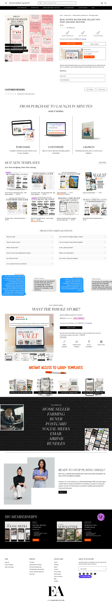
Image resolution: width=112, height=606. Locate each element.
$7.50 (68, 193)
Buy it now (94, 44)
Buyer (56, 418)
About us (63, 492)
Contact (56, 569)
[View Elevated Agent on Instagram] (80, 574)
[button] (22, 8)
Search (56, 562)
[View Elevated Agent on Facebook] (87, 574)
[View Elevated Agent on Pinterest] (91, 574)
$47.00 (18, 194)
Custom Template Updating (36, 571)
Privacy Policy (57, 571)
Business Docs (67, 15)
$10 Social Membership (35, 567)
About (55, 567)
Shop (6, 559)
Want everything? (9, 567)
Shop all (7, 562)
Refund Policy (57, 574)
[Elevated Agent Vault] (72, 53)
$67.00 (84, 220)
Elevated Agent (55, 600)
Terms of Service (58, 576)
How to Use (63, 76)
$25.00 (73, 220)
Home (61, 15)
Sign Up (36, 540)
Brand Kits (32, 574)
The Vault (32, 562)
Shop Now (102, 162)
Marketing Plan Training (35, 564)
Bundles (56, 443)
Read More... (63, 70)
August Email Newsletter (89, 192)
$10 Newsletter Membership (37, 569)
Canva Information (64, 80)
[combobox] (57, 3)
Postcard (56, 423)
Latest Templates (9, 564)
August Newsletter (61, 192)
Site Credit (61, 600)
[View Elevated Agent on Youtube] (95, 574)
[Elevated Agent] (19, 3)
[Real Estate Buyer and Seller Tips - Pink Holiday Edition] (8, 58)
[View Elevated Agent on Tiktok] (83, 574)
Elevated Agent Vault (91, 51)
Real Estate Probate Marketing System (92, 218)
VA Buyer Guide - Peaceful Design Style (15, 218)
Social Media (56, 428)
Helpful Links (58, 559)
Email (56, 433)
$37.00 (44, 194)
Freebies (56, 581)
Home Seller (56, 409)
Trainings (56, 564)
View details (63, 337)
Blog (55, 578)
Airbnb (56, 438)
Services (32, 559)
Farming (56, 413)
